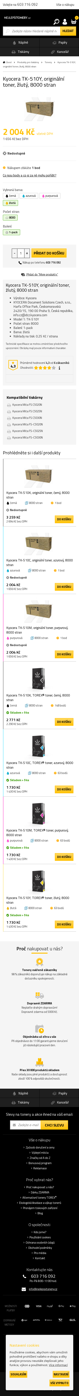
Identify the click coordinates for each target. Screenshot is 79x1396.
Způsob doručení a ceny (40, 1147)
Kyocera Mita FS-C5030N (27, 437)
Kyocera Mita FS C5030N (27, 418)
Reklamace (40, 1168)
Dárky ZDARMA (40, 1192)
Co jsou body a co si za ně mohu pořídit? (29, 175)
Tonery (48, 62)
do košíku (64, 519)
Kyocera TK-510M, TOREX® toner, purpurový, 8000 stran (37, 832)
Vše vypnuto (59, 1383)
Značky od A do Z (40, 1158)
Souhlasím (18, 1374)
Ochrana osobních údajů (40, 1243)
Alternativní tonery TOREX (39, 1198)
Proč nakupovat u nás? (40, 1187)
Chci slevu (54, 1125)
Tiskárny (23, 51)
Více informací (58, 1365)
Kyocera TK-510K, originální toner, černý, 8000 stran (38, 495)
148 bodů (60, 705)
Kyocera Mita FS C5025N (27, 411)
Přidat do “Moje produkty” (42, 274)
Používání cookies (40, 1237)
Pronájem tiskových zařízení (40, 1208)
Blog (40, 1213)
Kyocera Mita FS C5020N (27, 404)
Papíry (62, 42)
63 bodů (62, 773)
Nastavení (61, 1374)
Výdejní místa (40, 1153)
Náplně (23, 42)
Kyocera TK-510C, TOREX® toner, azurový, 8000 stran (39, 765)
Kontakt (40, 1258)
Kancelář (62, 51)
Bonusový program (40, 1163)
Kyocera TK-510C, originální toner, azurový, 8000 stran (39, 562)
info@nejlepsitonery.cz (43, 1289)
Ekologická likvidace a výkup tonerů (40, 1203)
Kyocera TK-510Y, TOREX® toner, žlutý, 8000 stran (37, 900)
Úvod (9, 62)
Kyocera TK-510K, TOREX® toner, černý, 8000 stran (38, 697)
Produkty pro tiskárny (28, 62)
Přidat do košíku (49, 253)
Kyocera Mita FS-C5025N (27, 431)
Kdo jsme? (40, 1232)
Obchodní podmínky (40, 1248)
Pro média (40, 1253)
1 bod (58, 503)
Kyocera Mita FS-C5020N (27, 424)
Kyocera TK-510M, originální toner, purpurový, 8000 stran (37, 630)
